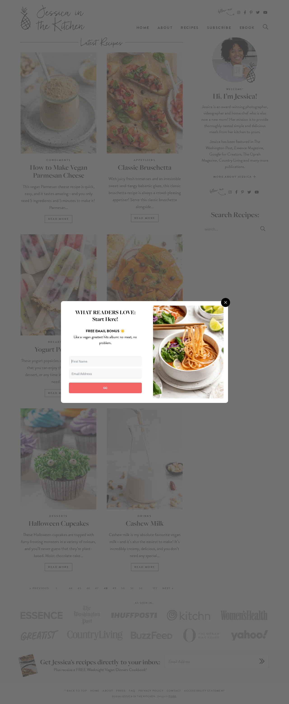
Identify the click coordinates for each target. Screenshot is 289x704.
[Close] (225, 302)
